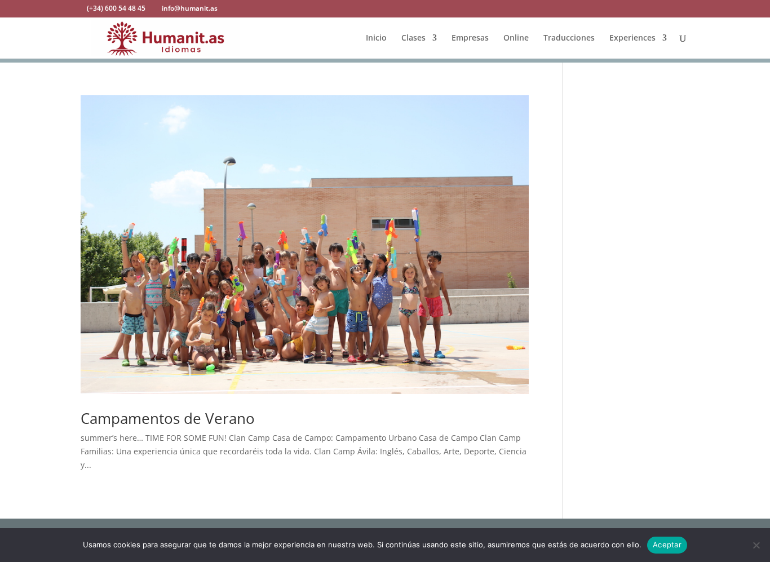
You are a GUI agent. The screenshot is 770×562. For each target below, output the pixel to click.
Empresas (470, 38)
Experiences (632, 38)
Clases (413, 38)
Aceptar (667, 544)
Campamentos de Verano (168, 418)
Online (516, 38)
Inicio (376, 38)
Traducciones (569, 38)
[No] (756, 545)
